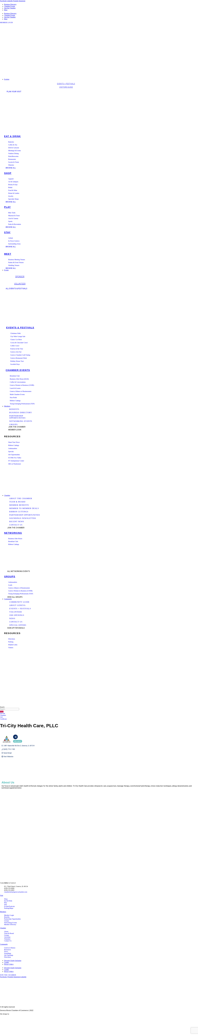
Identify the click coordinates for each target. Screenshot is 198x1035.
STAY (7, 232)
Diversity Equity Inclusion (12, 960)
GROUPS (9, 576)
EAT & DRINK (12, 136)
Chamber (3, 928)
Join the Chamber (10, 8)
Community (4, 944)
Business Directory (10, 4)
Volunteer (19, 283)
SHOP (7, 173)
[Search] (2, 712)
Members (3, 912)
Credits (6, 962)
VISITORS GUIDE (66, 87)
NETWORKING (13, 533)
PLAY (7, 207)
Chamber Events (9, 6)
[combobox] (9, 709)
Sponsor (19, 276)
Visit (1, 895)
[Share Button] (15, 737)
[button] (101, 79)
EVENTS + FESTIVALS (66, 84)
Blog (5, 10)
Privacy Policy (9, 964)
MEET (7, 254)
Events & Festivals (20, 327)
